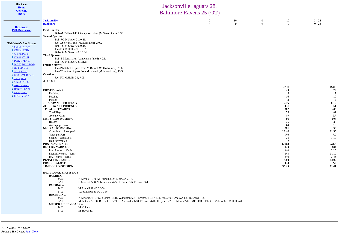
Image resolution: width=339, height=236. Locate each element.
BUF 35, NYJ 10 (22, 46)
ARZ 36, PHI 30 (21, 82)
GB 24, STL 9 (20, 92)
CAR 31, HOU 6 (21, 50)
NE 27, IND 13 (21, 68)
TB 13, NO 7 (20, 78)
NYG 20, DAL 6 (21, 85)
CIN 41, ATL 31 (21, 57)
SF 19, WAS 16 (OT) (23, 75)
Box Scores (21, 27)
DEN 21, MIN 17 (22, 60)
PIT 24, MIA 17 (21, 96)
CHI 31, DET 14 (21, 53)
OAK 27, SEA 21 (22, 89)
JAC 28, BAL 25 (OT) (24, 64)
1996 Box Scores (21, 30)
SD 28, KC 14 (20, 71)
